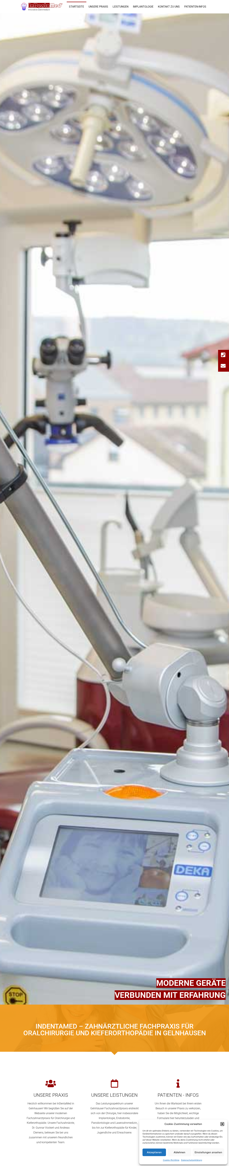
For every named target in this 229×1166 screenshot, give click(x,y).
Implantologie (143, 6)
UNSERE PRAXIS (51, 1095)
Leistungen (120, 6)
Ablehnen (179, 1152)
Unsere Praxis (98, 6)
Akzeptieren (154, 1152)
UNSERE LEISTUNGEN (114, 1095)
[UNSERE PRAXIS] (51, 1083)
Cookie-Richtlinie (171, 1160)
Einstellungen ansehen (208, 1152)
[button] (222, 1124)
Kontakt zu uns (169, 6)
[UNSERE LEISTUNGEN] (114, 1083)
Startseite (76, 6)
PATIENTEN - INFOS (178, 1095)
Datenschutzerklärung (191, 1160)
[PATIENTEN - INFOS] (178, 1083)
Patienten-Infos (195, 6)
